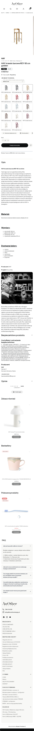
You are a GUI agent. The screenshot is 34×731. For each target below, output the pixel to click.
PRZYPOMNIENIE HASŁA (9, 631)
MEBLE (7, 12)
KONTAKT (5, 684)
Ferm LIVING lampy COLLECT (10, 714)
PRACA (4, 679)
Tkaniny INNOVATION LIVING (10, 697)
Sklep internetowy (16, 726)
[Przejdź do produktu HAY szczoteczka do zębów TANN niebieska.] (16, 511)
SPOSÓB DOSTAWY (8, 662)
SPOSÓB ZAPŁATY (7, 664)
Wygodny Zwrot (7, 639)
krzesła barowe (29, 12)
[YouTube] (10, 617)
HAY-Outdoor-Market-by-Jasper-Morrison (13, 710)
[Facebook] (4, 617)
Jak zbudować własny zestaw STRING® (13, 699)
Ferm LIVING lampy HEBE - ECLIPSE (12, 716)
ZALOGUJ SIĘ (6, 626)
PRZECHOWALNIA (7, 633)
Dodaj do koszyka (15, 145)
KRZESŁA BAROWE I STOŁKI (17, 12)
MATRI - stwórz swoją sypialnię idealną (12, 703)
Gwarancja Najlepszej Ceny (10, 648)
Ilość (2, 137)
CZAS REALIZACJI (7, 659)
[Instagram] (7, 617)
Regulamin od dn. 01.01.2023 (10, 644)
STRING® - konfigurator (9, 701)
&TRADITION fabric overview (10, 690)
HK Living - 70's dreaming (9, 712)
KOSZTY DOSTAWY (8, 666)
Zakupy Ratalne (7, 653)
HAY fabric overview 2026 (9, 694)
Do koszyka (16, 437)
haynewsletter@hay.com (8, 376)
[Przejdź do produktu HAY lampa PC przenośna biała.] (16, 417)
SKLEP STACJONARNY (8, 681)
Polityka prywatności (8, 657)
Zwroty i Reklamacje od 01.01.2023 (11, 642)
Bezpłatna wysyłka (7, 651)
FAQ (4, 671)
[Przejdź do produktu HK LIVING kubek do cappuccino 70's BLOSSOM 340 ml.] (16, 464)
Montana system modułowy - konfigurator (13, 692)
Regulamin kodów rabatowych (10, 646)
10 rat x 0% (5, 655)
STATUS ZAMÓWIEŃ (8, 624)
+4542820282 (5, 374)
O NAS (4, 677)
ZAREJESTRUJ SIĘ (7, 629)
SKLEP (2, 12)
